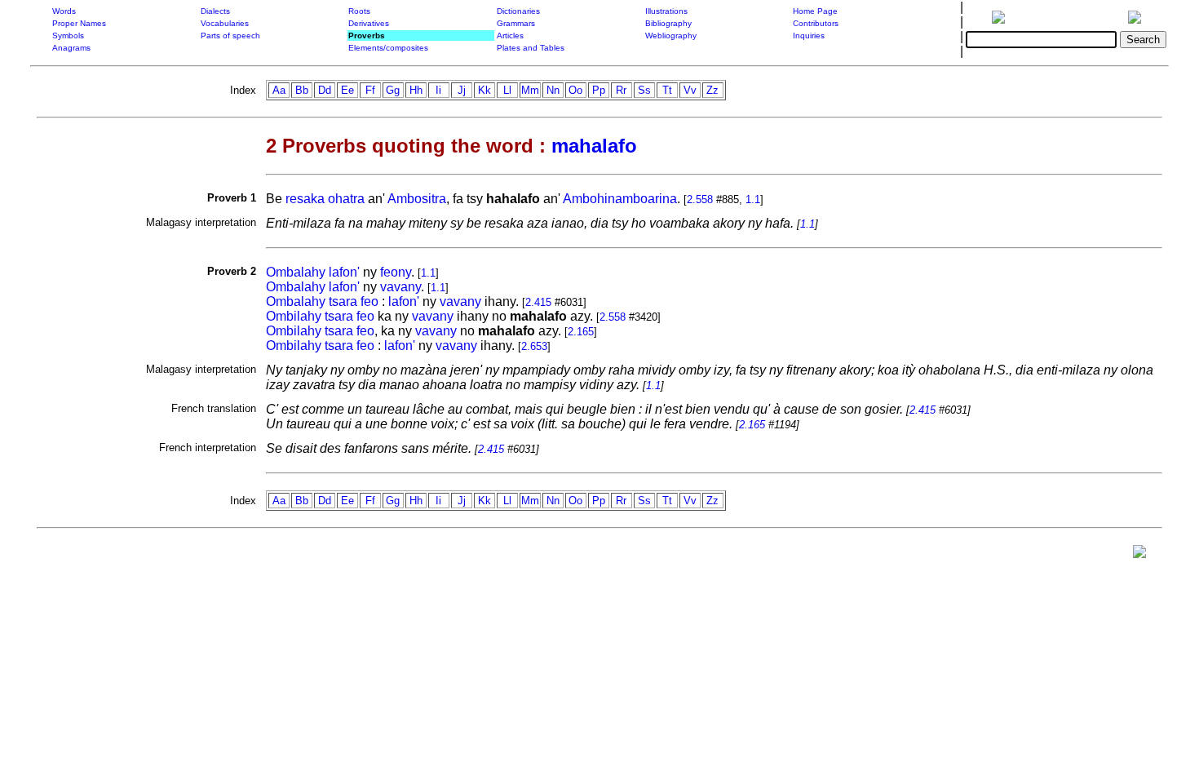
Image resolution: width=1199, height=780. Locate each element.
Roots (359, 11)
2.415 (538, 302)
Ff (370, 90)
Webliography (671, 35)
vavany (400, 287)
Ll (507, 90)
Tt (667, 90)
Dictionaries (518, 11)
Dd (324, 90)
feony (395, 272)
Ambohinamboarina (620, 199)
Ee (347, 90)
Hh (416, 90)
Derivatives (368, 23)
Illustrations (666, 11)
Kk (484, 90)
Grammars (516, 23)
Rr (621, 90)
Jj (462, 90)
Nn (553, 90)
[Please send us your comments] (1139, 555)
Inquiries (809, 35)
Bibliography (668, 23)
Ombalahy (295, 272)
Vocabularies (225, 23)
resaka (305, 199)
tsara (343, 301)
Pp (598, 90)
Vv (690, 90)
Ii (438, 90)
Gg (393, 90)
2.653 (534, 346)
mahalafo (594, 146)
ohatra (346, 199)
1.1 (753, 199)
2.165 (581, 332)
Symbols (68, 35)
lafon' (344, 272)
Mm (530, 90)
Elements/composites (388, 47)
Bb (301, 90)
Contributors (815, 23)
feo (369, 301)
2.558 (700, 199)
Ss (644, 90)
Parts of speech (230, 35)
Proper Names (79, 23)
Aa (278, 90)
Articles (510, 35)
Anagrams (71, 47)
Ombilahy (293, 316)
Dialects (215, 11)
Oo (575, 90)
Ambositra (416, 199)
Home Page (815, 11)
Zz (712, 90)
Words (64, 11)
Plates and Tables (530, 47)
